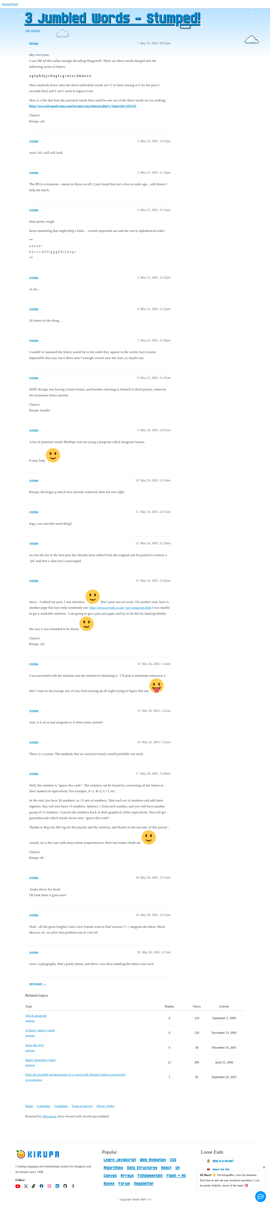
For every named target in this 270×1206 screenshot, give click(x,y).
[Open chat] (260, 1196)
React (166, 1167)
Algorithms (113, 1167)
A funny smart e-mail (40, 1030)
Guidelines (61, 1106)
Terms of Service (82, 1106)
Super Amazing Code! (40, 1060)
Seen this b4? (34, 1045)
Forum (124, 1183)
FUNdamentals (150, 1175)
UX (177, 1167)
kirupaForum (10, 4)
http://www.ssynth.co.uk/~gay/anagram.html (120, 608)
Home (29, 1106)
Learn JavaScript (120, 1160)
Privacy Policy (106, 1106)
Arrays (127, 1175)
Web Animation (153, 1160)
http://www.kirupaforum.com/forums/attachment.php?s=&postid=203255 (82, 106)
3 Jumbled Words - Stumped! (112, 18)
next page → (37, 983)
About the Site (221, 1169)
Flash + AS (176, 1175)
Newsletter (144, 1183)
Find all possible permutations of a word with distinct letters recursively (75, 1075)
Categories (43, 1106)
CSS (173, 1160)
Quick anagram (36, 1016)
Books (109, 1183)
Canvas (110, 1175)
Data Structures (142, 1167)
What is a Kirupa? (223, 1161)
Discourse (49, 1116)
